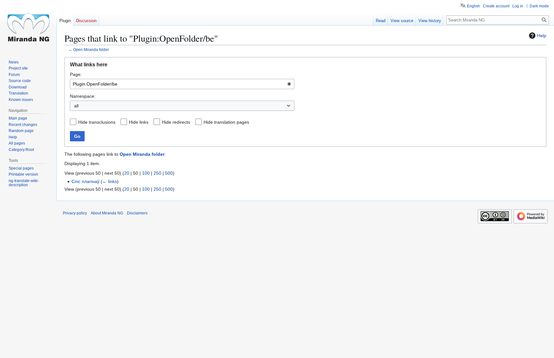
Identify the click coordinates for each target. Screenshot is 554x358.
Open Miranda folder (91, 49)
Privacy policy (75, 213)
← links (109, 181)
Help (541, 35)
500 (169, 173)
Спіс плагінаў (85, 181)
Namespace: (83, 96)
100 (146, 173)
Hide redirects (176, 122)
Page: (76, 74)
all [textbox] (76, 105)
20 (126, 173)
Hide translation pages (226, 122)
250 (157, 173)
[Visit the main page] (28, 25)
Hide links (138, 122)
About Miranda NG (107, 213)
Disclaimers (137, 213)
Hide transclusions (96, 122)
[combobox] (182, 84)
